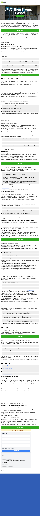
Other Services (5, 464)
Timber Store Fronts (7, 371)
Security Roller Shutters (7, 368)
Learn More (20, 163)
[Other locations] (35, 2)
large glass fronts (30, 290)
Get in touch (20, 15)
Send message (16, 450)
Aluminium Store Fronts (7, 374)
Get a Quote (20, 75)
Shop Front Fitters (5, 188)
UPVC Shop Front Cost (6, 457)
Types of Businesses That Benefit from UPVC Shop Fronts (13, 460)
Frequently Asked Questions (7, 466)
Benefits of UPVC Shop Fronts (8, 458)
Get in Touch (20, 30)
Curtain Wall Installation (7, 365)
